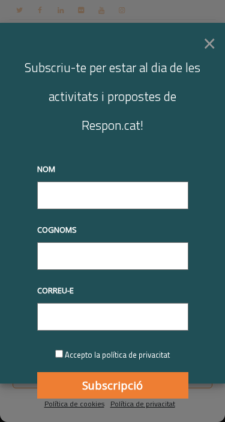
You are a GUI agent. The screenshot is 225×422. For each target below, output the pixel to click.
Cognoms (57, 229)
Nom (46, 169)
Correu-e (55, 290)
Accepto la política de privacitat (117, 355)
